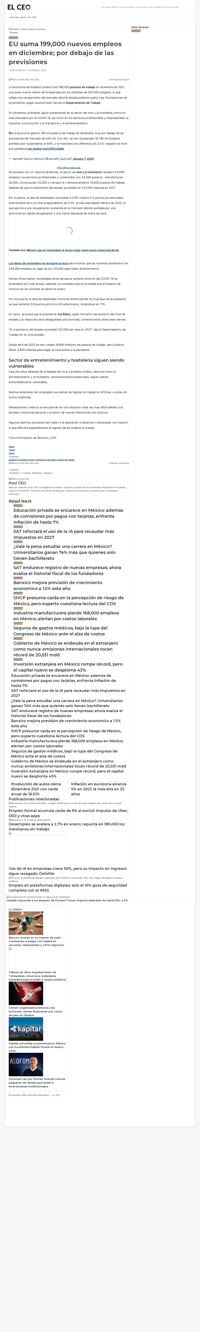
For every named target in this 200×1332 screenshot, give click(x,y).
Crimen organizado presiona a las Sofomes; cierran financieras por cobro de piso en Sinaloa (35, 1011)
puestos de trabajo (65, 460)
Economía (13, 37)
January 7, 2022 (83, 158)
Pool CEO (34, 79)
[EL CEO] (19, 7)
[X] (9, 83)
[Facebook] (5, 1121)
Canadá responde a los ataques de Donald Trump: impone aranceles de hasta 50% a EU (67, 900)
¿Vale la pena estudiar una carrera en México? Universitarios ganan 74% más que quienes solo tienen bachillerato (64, 552)
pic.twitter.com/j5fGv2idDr (46, 148)
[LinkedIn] (10, 83)
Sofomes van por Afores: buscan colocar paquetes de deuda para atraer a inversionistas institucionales (37, 1082)
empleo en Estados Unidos (22, 460)
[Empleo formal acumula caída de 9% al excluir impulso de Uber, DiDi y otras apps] (69, 806)
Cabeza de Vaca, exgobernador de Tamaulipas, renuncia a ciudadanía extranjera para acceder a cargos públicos (37, 976)
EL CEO (56, 1095)
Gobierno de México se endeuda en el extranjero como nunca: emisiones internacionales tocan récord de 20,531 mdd (65, 649)
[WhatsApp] (6, 1121)
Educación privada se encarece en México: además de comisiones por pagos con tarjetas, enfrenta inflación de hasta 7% (68, 516)
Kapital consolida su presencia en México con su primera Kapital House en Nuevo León (37, 1047)
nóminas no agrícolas (45, 460)
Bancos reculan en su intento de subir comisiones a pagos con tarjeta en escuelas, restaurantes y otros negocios (36, 941)
